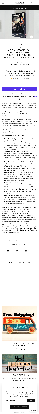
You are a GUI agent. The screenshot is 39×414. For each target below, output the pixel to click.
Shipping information (19, 241)
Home (19, 44)
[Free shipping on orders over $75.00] (19, 323)
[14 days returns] (19, 363)
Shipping (12, 64)
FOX (19, 47)
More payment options (19, 94)
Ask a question (19, 244)
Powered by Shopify (19, 412)
